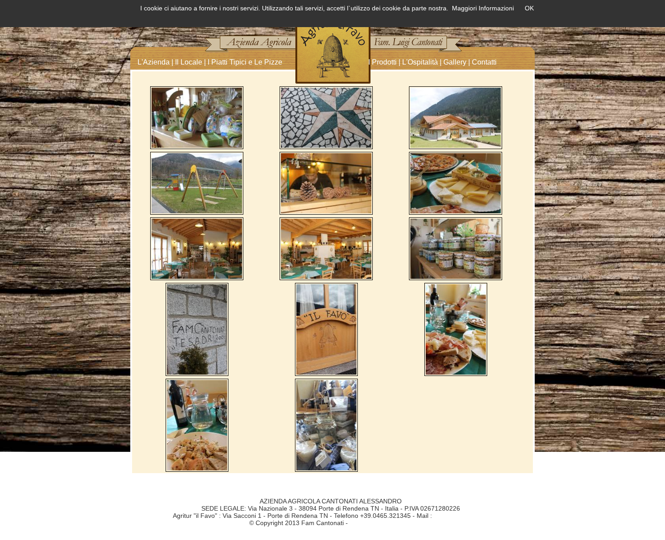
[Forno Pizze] (326, 182)
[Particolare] (326, 117)
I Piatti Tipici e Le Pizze (245, 62)
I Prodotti (382, 62)
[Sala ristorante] (196, 248)
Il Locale (188, 62)
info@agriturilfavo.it (461, 515)
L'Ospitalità (420, 62)
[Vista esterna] (455, 117)
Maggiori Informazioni (483, 8)
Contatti (484, 62)
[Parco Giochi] (196, 182)
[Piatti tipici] (455, 182)
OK (529, 8)
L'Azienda (154, 62)
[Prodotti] (196, 117)
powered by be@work (381, 522)
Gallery (454, 62)
